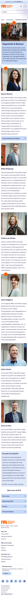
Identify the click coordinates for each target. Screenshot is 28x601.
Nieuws (3, 548)
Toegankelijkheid (5, 586)
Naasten (3, 561)
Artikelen (3, 550)
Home (2, 19)
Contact (3, 539)
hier (22, 484)
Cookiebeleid (4, 590)
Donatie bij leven (6, 559)
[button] (13, 12)
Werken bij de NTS (6, 536)
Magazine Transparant (7, 545)
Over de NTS (10, 19)
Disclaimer (4, 592)
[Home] (7, 6)
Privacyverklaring (5, 588)
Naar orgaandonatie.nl (7, 594)
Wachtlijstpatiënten (6, 556)
